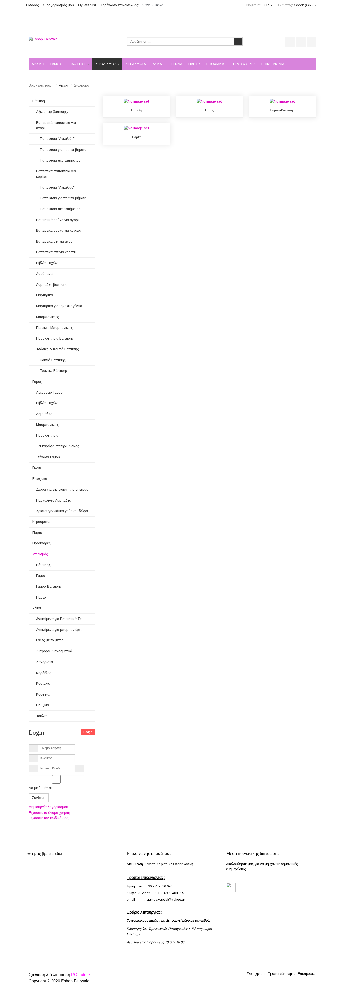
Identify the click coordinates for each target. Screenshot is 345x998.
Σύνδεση (38, 798)
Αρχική (64, 85)
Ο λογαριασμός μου (58, 5)
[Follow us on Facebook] (231, 887)
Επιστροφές (306, 974)
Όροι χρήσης (256, 974)
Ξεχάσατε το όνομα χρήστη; (50, 813)
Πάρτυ (136, 137)
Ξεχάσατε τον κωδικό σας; (49, 818)
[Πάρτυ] (136, 128)
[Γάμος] (209, 101)
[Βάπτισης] (136, 101)
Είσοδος (32, 5)
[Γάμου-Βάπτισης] (282, 101)
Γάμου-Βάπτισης (282, 110)
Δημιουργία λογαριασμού (48, 807)
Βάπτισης (136, 110)
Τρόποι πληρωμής (281, 974)
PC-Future (80, 974)
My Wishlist (87, 5)
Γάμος (209, 110)
